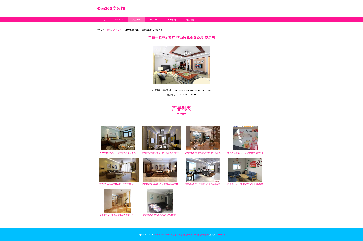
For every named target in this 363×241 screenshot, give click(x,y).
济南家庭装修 (176, 234)
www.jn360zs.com (162, 234)
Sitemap (221, 234)
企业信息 (172, 19)
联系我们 (154, 19)
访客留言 (190, 19)
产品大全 (136, 19)
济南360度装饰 (110, 8)
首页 (103, 19)
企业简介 (119, 19)
